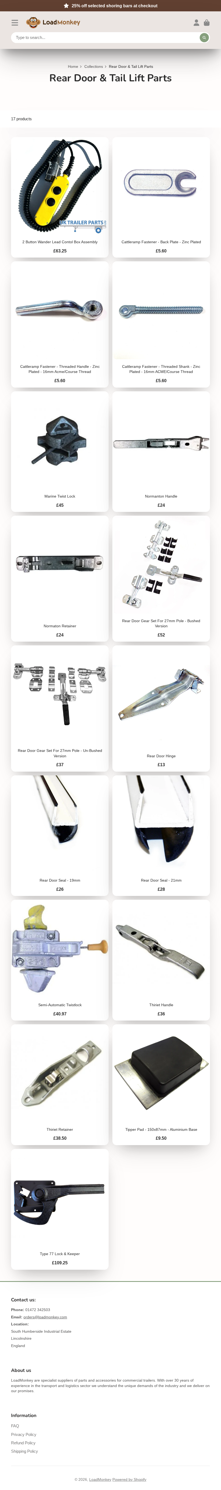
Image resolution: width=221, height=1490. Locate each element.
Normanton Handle (161, 451)
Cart (206, 22)
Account (196, 22)
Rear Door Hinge (161, 708)
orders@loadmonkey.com (45, 1317)
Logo (53, 22)
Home (73, 66)
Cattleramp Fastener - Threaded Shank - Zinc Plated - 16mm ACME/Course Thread (161, 324)
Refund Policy (23, 1443)
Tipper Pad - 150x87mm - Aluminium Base (161, 1084)
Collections (93, 66)
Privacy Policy (23, 1434)
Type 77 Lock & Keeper (60, 1209)
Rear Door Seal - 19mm (60, 835)
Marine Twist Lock (60, 451)
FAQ (15, 1426)
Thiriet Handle (161, 960)
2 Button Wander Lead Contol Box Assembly (60, 197)
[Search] (204, 37)
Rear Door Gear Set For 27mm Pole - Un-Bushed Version (60, 708)
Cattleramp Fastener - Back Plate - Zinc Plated (161, 197)
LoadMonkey (100, 1479)
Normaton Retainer (60, 579)
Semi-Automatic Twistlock (60, 960)
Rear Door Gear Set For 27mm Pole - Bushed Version (161, 579)
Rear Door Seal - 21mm (161, 835)
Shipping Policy (24, 1451)
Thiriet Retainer (60, 1084)
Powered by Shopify (129, 1479)
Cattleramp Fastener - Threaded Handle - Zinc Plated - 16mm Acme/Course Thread (60, 324)
